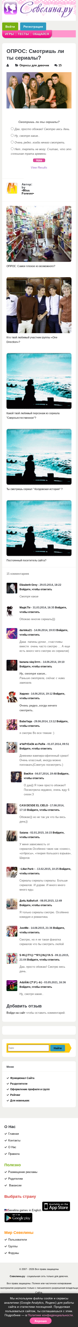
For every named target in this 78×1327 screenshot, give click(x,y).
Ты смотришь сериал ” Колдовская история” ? (34, 489)
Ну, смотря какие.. (27, 135)
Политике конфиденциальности (50, 1315)
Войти (10, 26)
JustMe (24, 927)
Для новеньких (19, 1100)
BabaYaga (26, 721)
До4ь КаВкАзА (29, 900)
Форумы (13, 1253)
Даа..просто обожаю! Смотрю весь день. (42, 129)
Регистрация (33, 26)
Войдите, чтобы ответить (36, 589)
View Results (39, 167)
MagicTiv (25, 607)
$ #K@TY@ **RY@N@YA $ (36, 955)
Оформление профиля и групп (30, 1089)
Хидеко (24, 693)
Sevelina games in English (24, 1210)
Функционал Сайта (22, 1078)
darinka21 (26, 630)
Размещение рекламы (22, 1172)
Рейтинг (15, 1094)
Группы (13, 1246)
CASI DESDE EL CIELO (34, 805)
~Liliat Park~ (27, 868)
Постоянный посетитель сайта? (26, 560)
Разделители (18, 1083)
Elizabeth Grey (28, 584)
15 (60, 65)
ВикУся (28, 773)
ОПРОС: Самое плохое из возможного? (30, 266)
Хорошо (40, 1321)
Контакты (14, 1140)
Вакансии (15, 1185)
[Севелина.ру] (39, 16)
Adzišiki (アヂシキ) (31, 982)
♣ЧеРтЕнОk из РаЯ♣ (32, 744)
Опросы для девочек (34, 65)
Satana (24, 832)
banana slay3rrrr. (30, 662)
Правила (14, 1153)
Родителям (15, 1178)
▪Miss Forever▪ (28, 192)
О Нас (12, 1147)
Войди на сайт (15, 1012)
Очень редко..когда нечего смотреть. (40, 142)
